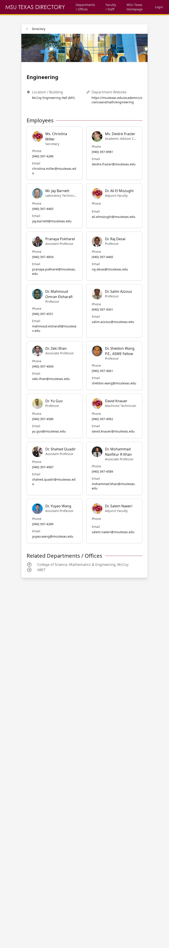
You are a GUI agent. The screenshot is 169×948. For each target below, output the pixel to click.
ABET (41, 569)
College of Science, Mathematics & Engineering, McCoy (83, 564)
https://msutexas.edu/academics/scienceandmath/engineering (117, 100)
